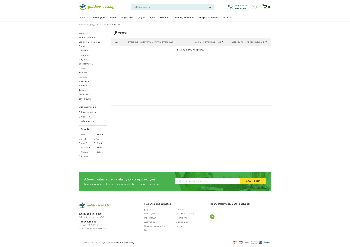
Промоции (181, 209)
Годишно (85, 116)
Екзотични (84, 55)
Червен (100, 134)
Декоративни (86, 64)
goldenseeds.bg (125, 242)
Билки (113, 17)
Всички (227, 17)
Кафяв (99, 152)
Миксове (83, 50)
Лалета (83, 68)
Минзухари (84, 81)
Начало (82, 24)
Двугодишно (87, 121)
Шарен (84, 156)
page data (149, 209)
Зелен (84, 139)
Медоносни (84, 59)
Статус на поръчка (154, 226)
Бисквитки (182, 222)
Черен (84, 152)
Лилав (84, 143)
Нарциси (83, 77)
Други (141, 17)
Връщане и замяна (185, 213)
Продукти (94, 24)
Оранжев (85, 147)
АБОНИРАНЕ (253, 181)
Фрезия (82, 90)
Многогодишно (89, 112)
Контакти (181, 218)
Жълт (99, 147)
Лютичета (84, 94)
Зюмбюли (83, 72)
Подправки (127, 17)
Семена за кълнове (184, 17)
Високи (82, 46)
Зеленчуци (98, 17)
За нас (179, 226)
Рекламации (150, 218)
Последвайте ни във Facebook (230, 204)
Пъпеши (164, 17)
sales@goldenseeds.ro (95, 228)
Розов (99, 143)
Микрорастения (208, 17)
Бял (83, 134)
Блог (146, 230)
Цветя (82, 17)
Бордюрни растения (89, 42)
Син (98, 139)
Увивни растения (88, 37)
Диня (152, 17)
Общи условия (151, 213)
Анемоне (83, 85)
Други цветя (86, 99)
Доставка (149, 222)
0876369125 (93, 225)
